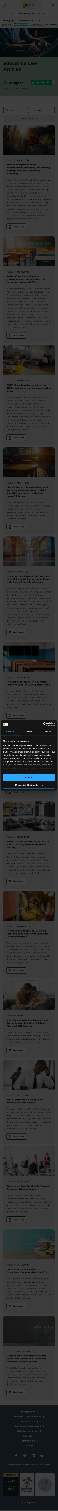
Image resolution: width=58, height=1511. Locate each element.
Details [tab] (29, 731)
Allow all (29, 777)
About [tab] (48, 731)
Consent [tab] (10, 731)
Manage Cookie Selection (27, 785)
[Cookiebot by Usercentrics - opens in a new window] (43, 724)
